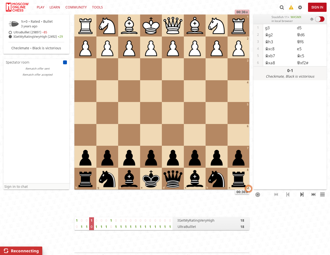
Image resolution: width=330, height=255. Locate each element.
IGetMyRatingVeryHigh (196, 220)
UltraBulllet (187, 226)
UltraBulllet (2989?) (30, 32)
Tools (97, 7)
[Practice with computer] (257, 194)
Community (76, 7)
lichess (16, 7)
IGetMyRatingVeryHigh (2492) (38, 37)
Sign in (317, 7)
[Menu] (322, 194)
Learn (55, 7)
